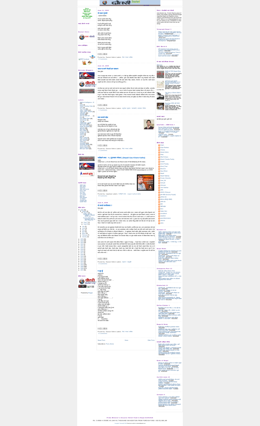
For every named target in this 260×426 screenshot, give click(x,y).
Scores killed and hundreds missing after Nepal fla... (89, 219)
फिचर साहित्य (83, 131)
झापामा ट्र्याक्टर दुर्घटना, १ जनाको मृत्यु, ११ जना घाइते (169, 242)
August (84, 211)
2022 (82, 244)
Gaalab (162, 161)
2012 (82, 261)
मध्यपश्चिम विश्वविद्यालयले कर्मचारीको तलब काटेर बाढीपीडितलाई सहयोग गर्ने (169, 251)
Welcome (159, 65)
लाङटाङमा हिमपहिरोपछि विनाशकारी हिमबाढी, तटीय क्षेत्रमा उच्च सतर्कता (168, 366)
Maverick (163, 168)
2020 (82, 247)
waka (161, 223)
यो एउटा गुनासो (102, 13)
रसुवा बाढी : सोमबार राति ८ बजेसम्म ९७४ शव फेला (169, 310)
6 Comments (103, 333)
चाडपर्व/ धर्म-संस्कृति (84, 126)
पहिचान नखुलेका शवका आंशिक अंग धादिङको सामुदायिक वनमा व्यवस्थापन (169, 279)
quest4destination (165, 218)
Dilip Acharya (164, 157)
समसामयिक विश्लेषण (85, 144)
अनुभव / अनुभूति (84, 110)
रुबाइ (81, 136)
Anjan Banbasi (164, 147)
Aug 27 (86, 222)
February (85, 235)
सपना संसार (83, 193)
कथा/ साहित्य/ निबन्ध (85, 118)
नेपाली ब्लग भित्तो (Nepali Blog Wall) (173, 71)
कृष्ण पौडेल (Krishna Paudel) (168, 194)
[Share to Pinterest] (106, 54)
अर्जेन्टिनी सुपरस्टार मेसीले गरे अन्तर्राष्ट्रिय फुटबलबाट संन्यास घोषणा (168, 402)
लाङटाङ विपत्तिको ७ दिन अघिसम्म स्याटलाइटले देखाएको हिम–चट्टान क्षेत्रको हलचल (169, 405)
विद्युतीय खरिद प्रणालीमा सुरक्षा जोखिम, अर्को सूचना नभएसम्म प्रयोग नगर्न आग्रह (169, 345)
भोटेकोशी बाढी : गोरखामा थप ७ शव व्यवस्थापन (169, 272)
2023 (82, 242)
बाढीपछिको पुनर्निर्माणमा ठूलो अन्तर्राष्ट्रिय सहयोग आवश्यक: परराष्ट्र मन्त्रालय (169, 335)
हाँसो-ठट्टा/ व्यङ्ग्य (84, 148)
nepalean (163, 216)
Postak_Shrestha (165, 178)
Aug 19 (86, 224)
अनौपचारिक (82, 113)
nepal (81, 105)
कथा (81, 117)
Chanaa (162, 150)
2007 (82, 270)
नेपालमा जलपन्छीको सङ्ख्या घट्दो (166, 238)
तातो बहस (82, 128)
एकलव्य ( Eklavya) (165, 192)
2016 (82, 254)
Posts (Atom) (110, 344)
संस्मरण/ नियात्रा (84, 147)
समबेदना (82, 142)
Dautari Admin (164, 152)
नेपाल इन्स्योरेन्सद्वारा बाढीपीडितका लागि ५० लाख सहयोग (169, 276)
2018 (82, 251)
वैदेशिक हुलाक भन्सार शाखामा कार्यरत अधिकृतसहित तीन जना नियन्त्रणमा (167, 236)
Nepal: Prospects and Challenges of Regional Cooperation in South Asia (168, 35)
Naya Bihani (163, 171)
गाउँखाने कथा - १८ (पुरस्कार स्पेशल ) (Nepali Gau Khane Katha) (121, 158)
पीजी (161, 204)
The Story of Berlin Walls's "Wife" (173, 93)
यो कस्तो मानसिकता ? (105, 205)
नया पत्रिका (83, 199)
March (84, 233)
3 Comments (103, 263)
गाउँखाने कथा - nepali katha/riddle (85, 123)
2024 (82, 241)
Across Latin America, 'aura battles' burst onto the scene (168, 55)
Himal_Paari (163, 166)
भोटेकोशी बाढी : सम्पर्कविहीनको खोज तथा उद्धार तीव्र (169, 254)
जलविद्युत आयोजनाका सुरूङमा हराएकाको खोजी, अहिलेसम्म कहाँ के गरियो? (169, 400)
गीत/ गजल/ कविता (84, 125)
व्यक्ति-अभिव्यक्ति (84, 139)
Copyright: (117, 423)
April (83, 231)
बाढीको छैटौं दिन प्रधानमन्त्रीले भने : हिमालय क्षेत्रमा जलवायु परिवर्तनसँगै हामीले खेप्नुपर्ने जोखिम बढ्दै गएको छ (170, 298)
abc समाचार (83, 195)
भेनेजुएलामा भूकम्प (162, 134)
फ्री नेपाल (82, 192)
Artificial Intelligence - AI (87, 102)
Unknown (163, 185)
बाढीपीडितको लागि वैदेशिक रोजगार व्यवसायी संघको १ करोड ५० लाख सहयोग (168, 274)
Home (126, 340)
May (83, 230)
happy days (163, 211)
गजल (81, 121)
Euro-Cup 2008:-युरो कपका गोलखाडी (172, 103)
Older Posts (151, 340)
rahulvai (162, 220)
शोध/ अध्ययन (83, 140)
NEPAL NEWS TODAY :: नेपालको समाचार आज (89, 215)
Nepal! (162, 173)
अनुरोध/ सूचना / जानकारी (86, 111)
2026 (82, 210)
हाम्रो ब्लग (82, 196)
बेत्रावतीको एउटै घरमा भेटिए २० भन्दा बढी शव (169, 308)
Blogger (90, 293)
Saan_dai (163, 180)
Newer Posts (101, 340)
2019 (82, 249)
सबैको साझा (83, 185)
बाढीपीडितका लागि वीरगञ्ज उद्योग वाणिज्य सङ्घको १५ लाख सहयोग (168, 318)
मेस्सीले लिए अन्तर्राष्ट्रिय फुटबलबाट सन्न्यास (168, 327)
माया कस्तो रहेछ (103, 117)
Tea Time (82, 109)
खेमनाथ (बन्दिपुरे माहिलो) (166, 199)
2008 (82, 268)
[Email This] (99, 54)
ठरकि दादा (162, 201)
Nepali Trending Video (86, 106)
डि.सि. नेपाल (83, 190)
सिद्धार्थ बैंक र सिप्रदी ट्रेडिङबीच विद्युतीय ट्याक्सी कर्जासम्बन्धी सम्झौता (168, 388)
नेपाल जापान (83, 186)
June (83, 228)
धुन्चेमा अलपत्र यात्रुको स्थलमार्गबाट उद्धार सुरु (168, 371)
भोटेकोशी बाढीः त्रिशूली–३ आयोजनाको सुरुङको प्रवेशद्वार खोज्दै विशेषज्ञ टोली (169, 348)
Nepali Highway (164, 176)
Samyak (162, 183)
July (83, 226)
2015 (82, 256)
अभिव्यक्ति (82, 114)
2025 (82, 239)
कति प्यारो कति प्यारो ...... (86, 116)
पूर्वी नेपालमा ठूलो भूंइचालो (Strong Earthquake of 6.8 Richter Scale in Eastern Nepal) (172, 82)
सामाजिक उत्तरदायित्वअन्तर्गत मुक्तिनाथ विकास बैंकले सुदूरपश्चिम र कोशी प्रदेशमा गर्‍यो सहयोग (169, 385)
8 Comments (103, 196)
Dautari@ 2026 (123, 423)
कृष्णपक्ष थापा (163, 197)
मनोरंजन (82, 135)
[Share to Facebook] (104, 54)
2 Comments (103, 59)
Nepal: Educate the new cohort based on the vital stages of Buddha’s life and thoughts (169, 33)
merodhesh (163, 213)
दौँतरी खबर (82, 129)
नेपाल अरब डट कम (84, 189)
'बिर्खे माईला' (163, 206)
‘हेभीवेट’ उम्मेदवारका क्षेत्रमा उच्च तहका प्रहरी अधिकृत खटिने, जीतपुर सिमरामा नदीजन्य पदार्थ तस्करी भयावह (169, 233)
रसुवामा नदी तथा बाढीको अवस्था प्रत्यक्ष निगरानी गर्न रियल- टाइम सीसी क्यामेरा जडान (169, 261)
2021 (82, 246)
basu (161, 209)
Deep (161, 154)
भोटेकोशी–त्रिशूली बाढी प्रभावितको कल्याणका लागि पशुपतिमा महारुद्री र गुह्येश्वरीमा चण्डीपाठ (169, 353)
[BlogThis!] (101, 54)
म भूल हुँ (100, 271)
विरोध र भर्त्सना (83, 137)
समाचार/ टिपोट (83, 146)
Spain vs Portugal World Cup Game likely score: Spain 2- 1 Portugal (168, 131)
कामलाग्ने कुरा (83, 120)
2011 (82, 263)
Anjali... (162, 145)
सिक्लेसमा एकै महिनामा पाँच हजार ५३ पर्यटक (168, 239)
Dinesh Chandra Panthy (167, 159)
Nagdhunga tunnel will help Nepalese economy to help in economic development (169, 40)
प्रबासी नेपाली (83, 202)
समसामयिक (82, 143)
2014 (82, 258)
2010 (82, 265)
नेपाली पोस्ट (82, 188)
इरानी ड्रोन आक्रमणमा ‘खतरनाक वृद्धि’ (167, 295)
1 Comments (103, 110)
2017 (82, 253)
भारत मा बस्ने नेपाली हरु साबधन (108, 69)
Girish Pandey (164, 164)
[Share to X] (102, 54)
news (81, 107)
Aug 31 (86, 212)
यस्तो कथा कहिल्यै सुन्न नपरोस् (165, 129)
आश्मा (161, 190)
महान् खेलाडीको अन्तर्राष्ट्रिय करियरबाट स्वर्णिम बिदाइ (169, 315)
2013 (82, 260)
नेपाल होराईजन (83, 197)
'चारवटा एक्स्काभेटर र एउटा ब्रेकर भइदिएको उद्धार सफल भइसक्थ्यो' (168, 397)
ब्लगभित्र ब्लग (83, 132)
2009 (82, 266)
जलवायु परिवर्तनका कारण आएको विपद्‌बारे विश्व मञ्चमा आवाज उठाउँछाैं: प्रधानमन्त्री (169, 332)
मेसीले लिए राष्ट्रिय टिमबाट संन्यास (166, 271)
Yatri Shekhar (164, 187)
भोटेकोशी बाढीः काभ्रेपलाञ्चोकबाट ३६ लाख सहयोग (168, 350)
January (84, 236)
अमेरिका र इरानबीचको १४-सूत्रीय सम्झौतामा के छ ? (169, 136)
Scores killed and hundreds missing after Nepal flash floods (168, 127)
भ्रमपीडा (82, 133)
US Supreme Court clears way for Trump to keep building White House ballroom (169, 50)
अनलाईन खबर (83, 200)
